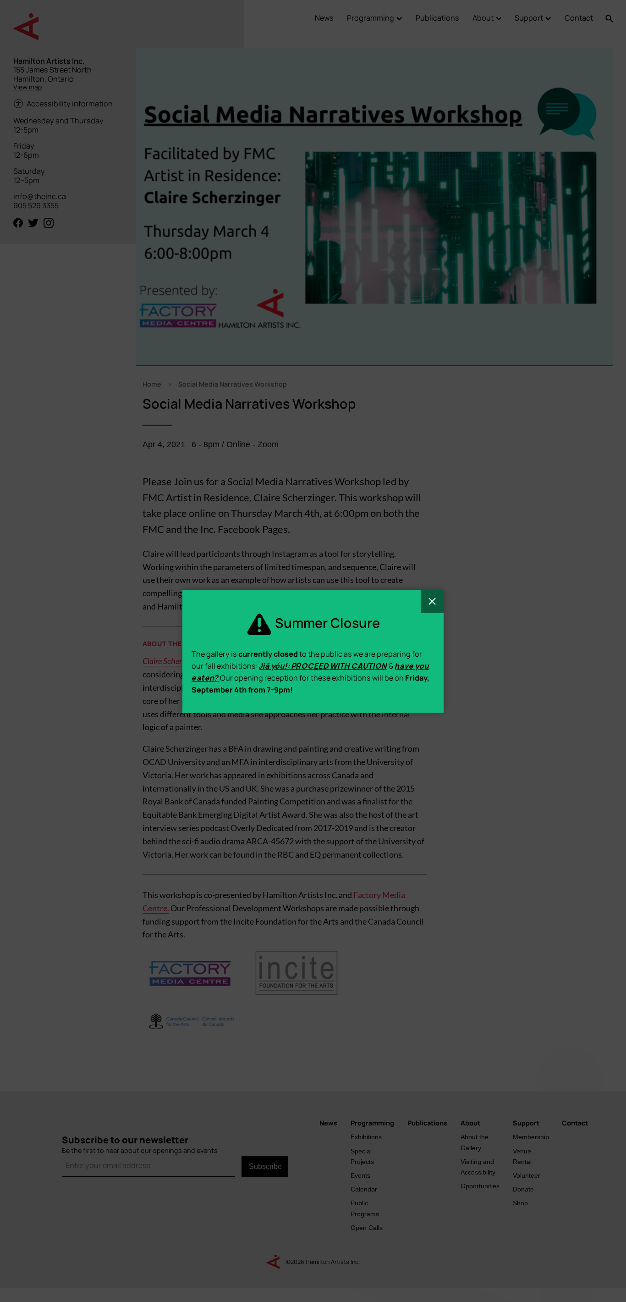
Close (432, 601)
